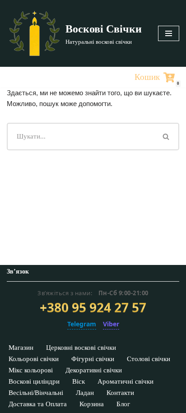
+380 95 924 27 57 (93, 308)
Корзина (91, 404)
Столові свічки (148, 358)
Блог (123, 404)
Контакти (120, 392)
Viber (111, 324)
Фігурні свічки (92, 358)
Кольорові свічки (34, 358)
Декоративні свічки (93, 370)
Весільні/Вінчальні (36, 392)
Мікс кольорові (31, 370)
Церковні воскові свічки (81, 347)
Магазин (21, 347)
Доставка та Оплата (38, 404)
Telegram (81, 324)
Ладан (85, 392)
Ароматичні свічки (125, 381)
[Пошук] (166, 136)
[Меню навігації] (168, 33)
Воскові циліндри (34, 381)
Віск (78, 381)
